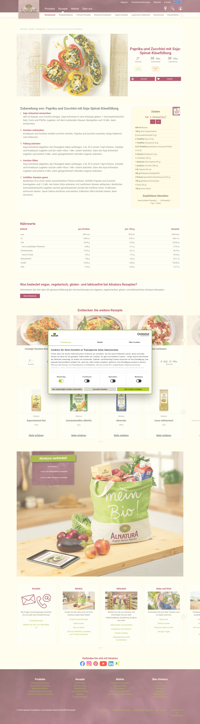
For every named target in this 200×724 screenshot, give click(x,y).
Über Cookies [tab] (134, 342)
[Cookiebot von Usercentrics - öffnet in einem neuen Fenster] (139, 334)
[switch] (87, 381)
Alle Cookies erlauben (133, 389)
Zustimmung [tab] (65, 342)
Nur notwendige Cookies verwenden (67, 389)
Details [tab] (100, 342)
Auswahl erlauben (100, 389)
